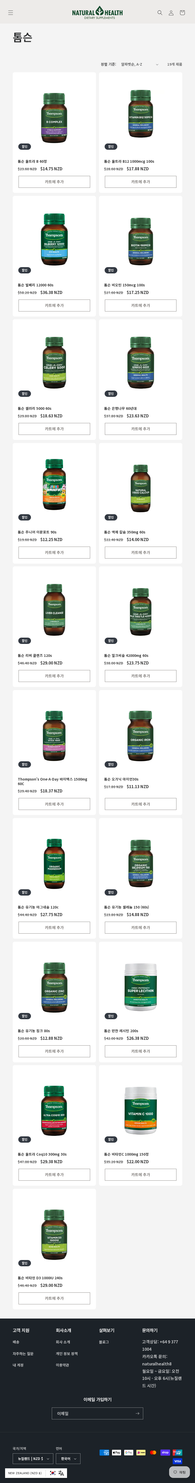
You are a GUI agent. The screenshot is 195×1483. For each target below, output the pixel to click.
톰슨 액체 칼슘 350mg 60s (124, 532)
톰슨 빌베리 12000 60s (35, 285)
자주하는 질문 (23, 1353)
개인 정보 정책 (67, 1353)
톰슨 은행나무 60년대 (120, 408)
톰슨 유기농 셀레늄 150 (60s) (126, 907)
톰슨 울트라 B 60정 (32, 161)
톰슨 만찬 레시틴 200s (121, 1031)
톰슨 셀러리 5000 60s (34, 408)
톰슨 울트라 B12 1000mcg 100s (129, 161)
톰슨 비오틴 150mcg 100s (124, 285)
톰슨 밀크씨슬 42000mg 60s (126, 655)
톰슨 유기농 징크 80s (34, 1031)
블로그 (104, 1341)
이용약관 (62, 1364)
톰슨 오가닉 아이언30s (121, 779)
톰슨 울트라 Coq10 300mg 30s (42, 1154)
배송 (16, 1341)
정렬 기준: (108, 64)
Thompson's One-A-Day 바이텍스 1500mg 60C (52, 781)
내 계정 (18, 1364)
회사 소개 (63, 1341)
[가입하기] (137, 1413)
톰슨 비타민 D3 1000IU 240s (40, 1278)
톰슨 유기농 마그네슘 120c (38, 907)
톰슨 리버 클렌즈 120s (35, 655)
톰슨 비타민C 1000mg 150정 (126, 1154)
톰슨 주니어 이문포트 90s (37, 532)
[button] (10, 12)
